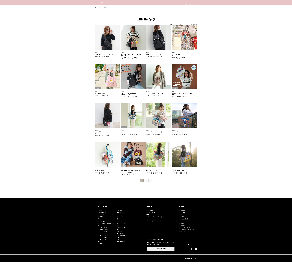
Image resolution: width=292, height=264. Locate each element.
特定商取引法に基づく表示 (186, 229)
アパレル (119, 231)
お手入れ (181, 215)
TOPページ (101, 210)
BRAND (149, 206)
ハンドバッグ (103, 227)
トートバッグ (103, 231)
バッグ (100, 225)
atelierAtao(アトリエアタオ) (154, 217)
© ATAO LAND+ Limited (191, 258)
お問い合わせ (183, 231)
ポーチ (119, 225)
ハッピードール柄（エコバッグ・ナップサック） (182, 55)
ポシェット (103, 235)
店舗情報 (100, 217)
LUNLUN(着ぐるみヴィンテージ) (180, 132)
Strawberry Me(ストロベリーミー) (155, 219)
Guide (181, 206)
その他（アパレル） (122, 241)
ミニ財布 (119, 210)
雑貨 (118, 229)
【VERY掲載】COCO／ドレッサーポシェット (105, 132)
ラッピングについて (103, 221)
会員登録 (181, 223)
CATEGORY (102, 206)
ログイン (181, 221)
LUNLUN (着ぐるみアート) (152, 170)
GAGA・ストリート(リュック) (153, 54)
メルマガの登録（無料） (160, 248)
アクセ (119, 239)
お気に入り (182, 210)
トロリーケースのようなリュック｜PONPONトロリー (129, 93)
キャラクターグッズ (121, 227)
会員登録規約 (183, 225)
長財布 (101, 243)
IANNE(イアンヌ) (150, 213)
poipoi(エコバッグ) (100, 93)
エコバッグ (103, 239)
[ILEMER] (102, 2)
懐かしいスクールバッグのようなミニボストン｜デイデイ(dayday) (131, 171)
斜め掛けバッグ (104, 229)
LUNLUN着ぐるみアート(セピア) (154, 132)
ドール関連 (120, 233)
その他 (117, 237)
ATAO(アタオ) (149, 210)
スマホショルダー (122, 213)
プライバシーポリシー (185, 227)
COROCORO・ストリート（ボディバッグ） (105, 54)
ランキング (101, 215)
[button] (96, 2)
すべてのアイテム (103, 213)
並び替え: (172, 24)
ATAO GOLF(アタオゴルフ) (153, 221)
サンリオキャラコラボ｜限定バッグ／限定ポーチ (182, 93)
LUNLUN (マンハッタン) (178, 170)
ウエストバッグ (104, 237)
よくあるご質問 (183, 219)
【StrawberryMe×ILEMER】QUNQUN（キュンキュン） (131, 55)
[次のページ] (150, 180)
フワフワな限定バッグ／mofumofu (154, 93)
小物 (117, 215)
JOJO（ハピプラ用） (100, 170)
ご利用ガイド (183, 217)
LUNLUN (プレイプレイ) (126, 132)
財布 (99, 241)
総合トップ (98, 7)
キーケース (120, 217)
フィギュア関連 (121, 235)
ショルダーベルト (122, 223)
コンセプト (182, 213)
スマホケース (120, 221)
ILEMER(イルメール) (151, 215)
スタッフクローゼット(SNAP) (106, 223)
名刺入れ (119, 219)
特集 (99, 219)
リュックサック (104, 233)
